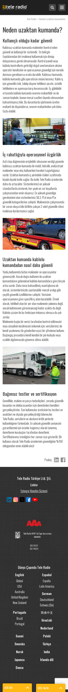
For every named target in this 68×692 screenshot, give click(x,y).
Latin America (46, 586)
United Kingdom (19, 597)
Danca (19, 667)
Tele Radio (31, 19)
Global (19, 581)
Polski (47, 636)
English (19, 575)
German (47, 593)
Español (47, 575)
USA (19, 586)
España (47, 581)
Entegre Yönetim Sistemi (34, 490)
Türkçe (46, 644)
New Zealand (19, 602)
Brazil (20, 618)
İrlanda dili (46, 659)
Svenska (20, 644)
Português (19, 612)
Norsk (19, 652)
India (47, 652)
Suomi (19, 636)
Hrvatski (47, 620)
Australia (20, 591)
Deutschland (47, 599)
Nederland (46, 628)
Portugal (19, 624)
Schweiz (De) (47, 605)
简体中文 (47, 612)
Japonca (20, 659)
